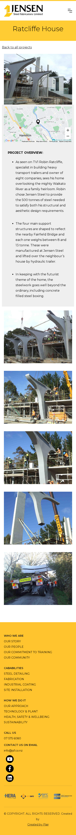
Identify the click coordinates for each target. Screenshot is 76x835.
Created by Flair (38, 824)
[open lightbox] (38, 336)
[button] (70, 10)
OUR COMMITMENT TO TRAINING (28, 652)
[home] (23, 11)
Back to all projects (17, 47)
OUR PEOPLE (14, 647)
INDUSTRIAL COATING (20, 684)
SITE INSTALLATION (18, 690)
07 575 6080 (12, 738)
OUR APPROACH (16, 706)
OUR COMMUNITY (17, 657)
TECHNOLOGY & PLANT (21, 711)
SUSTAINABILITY (15, 722)
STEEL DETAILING (17, 673)
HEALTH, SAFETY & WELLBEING (26, 717)
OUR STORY (12, 641)
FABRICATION (14, 679)
